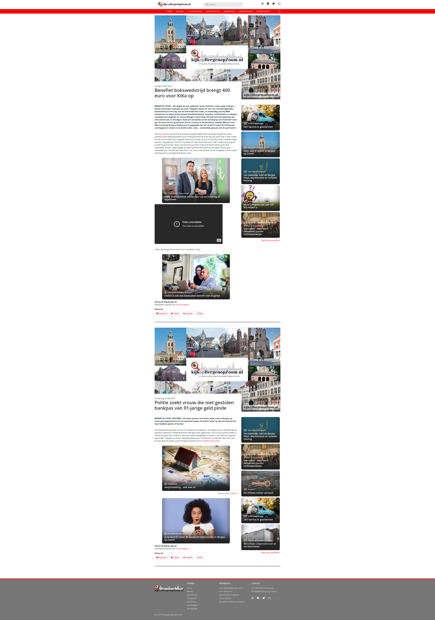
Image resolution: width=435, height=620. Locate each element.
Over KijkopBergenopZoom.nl (231, 588)
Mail (201, 313)
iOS (177, 304)
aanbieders (229, 11)
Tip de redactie (225, 598)
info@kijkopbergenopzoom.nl (265, 591)
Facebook (162, 313)
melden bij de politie (210, 441)
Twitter (176, 313)
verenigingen (263, 11)
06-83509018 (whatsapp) (264, 588)
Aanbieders (191, 601)
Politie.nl (233, 493)
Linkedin (189, 313)
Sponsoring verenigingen (229, 595)
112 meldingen (194, 11)
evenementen (213, 11)
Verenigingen (192, 608)
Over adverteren (225, 591)
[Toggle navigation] (279, 11)
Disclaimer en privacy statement (232, 601)
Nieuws (190, 591)
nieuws (179, 11)
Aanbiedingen (192, 605)
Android (185, 304)
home (169, 11)
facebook (165, 134)
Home (189, 588)
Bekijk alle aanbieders (270, 240)
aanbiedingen (246, 11)
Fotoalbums (192, 598)
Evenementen (192, 595)
